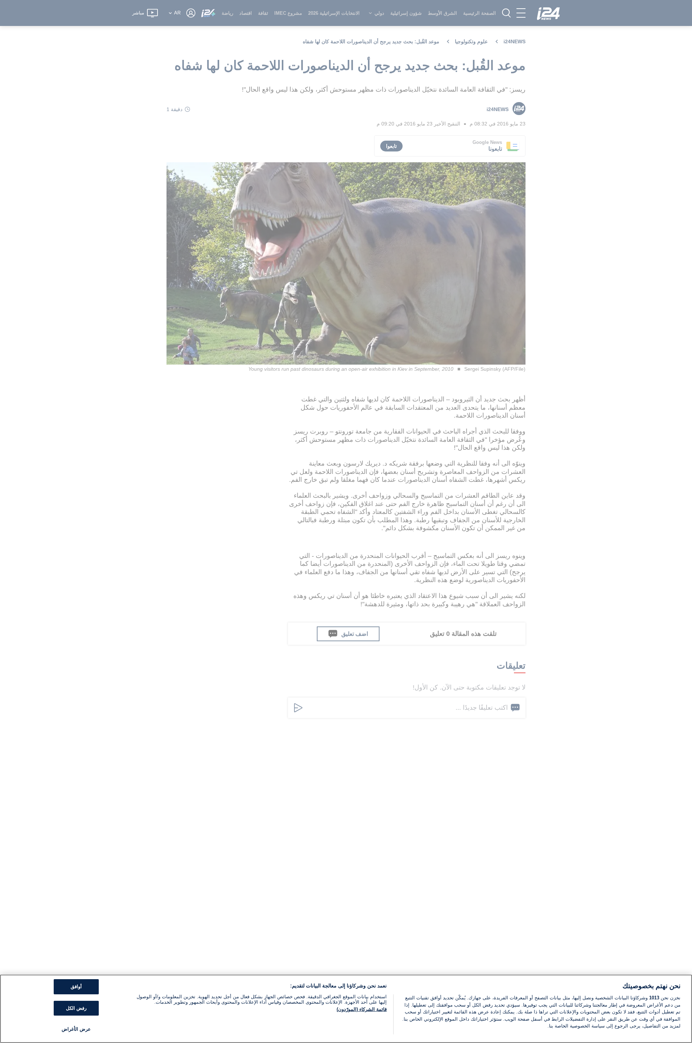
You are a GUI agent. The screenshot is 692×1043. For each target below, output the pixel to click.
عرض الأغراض (76, 1029)
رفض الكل (76, 1008)
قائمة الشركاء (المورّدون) (362, 1009)
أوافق (76, 986)
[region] (346, 1008)
